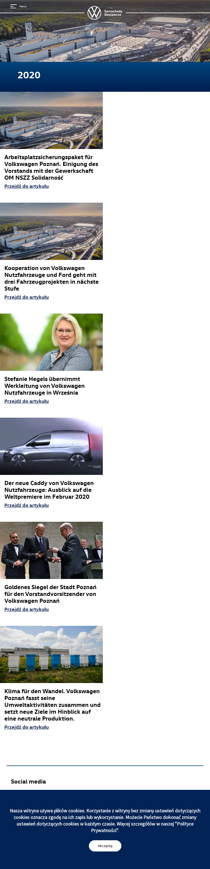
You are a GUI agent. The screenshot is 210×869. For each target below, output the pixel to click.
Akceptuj (105, 845)
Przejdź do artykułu (26, 186)
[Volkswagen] (105, 13)
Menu (23, 6)
